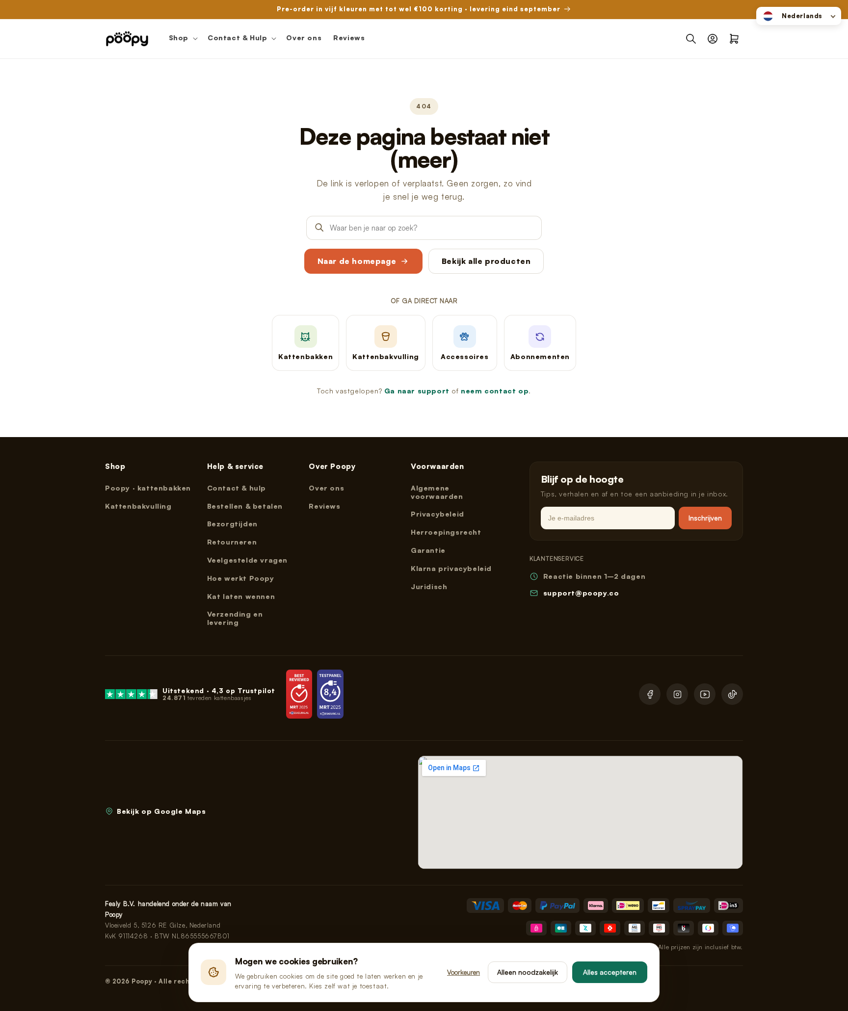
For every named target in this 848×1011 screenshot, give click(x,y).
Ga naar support (417, 391)
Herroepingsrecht (446, 532)
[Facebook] (650, 694)
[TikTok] (732, 694)
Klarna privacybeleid (451, 568)
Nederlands (802, 16)
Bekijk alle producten (486, 261)
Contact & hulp (236, 488)
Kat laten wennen (241, 596)
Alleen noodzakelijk (527, 972)
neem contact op (495, 391)
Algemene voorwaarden (437, 492)
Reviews (324, 506)
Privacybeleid (437, 514)
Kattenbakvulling (138, 506)
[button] (182, 38)
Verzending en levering (235, 618)
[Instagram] (677, 694)
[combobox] (798, 16)
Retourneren (232, 542)
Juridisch (429, 586)
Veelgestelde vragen (247, 560)
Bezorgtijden (232, 523)
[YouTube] (705, 694)
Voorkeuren (463, 972)
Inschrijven (705, 518)
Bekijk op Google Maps (161, 811)
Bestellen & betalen (245, 506)
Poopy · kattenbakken (148, 488)
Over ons (326, 488)
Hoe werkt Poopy (240, 578)
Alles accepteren (609, 972)
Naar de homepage (357, 261)
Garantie (428, 550)
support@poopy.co (581, 593)
